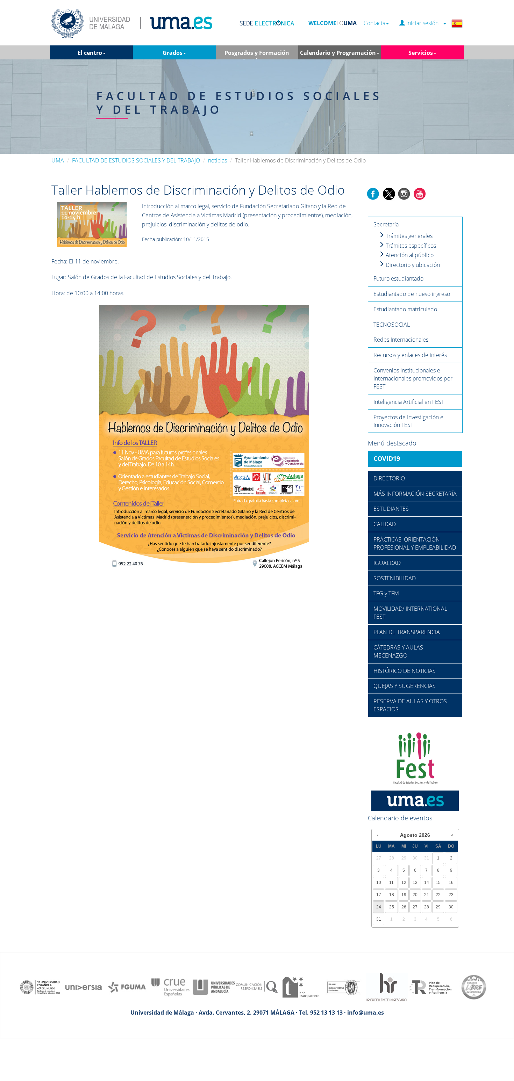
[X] (388, 193)
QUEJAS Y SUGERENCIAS (404, 686)
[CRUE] (170, 987)
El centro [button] (90, 53)
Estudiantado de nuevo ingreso (411, 294)
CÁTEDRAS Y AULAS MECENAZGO (398, 651)
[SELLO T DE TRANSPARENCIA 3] (300, 987)
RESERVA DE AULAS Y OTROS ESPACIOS (410, 705)
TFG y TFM (386, 593)
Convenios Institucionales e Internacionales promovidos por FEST (412, 378)
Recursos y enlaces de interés (410, 355)
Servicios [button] (420, 53)
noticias (217, 160)
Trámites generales (408, 236)
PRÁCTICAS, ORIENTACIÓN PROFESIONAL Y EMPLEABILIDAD (414, 543)
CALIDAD (384, 524)
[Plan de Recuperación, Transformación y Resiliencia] (430, 987)
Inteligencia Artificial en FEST (408, 402)
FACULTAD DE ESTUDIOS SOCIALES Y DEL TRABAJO (136, 160)
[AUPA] (214, 987)
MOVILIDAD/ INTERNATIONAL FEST (410, 613)
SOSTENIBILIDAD (394, 578)
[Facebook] (373, 193)
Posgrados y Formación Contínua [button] (256, 54)
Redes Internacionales (400, 339)
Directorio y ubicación (412, 265)
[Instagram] (404, 193)
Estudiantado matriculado (405, 309)
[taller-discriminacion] (92, 224)
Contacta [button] (374, 23)
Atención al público (409, 255)
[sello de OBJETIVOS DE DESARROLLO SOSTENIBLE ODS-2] (40, 987)
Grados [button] (173, 53)
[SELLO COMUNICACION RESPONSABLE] (257, 987)
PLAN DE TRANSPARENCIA (406, 632)
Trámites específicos (410, 245)
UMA (57, 160)
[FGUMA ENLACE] (127, 987)
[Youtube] (420, 193)
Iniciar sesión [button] (424, 23)
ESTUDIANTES (391, 509)
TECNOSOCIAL (391, 324)
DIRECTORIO (389, 478)
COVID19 (386, 458)
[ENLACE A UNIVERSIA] (84, 987)
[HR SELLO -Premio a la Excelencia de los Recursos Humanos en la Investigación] (387, 987)
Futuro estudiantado (398, 278)
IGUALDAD (387, 563)
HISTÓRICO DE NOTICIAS (404, 671)
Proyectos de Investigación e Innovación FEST (408, 421)
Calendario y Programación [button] (338, 53)
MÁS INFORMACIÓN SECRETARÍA (415, 494)
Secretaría (386, 224)
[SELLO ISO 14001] (344, 987)
